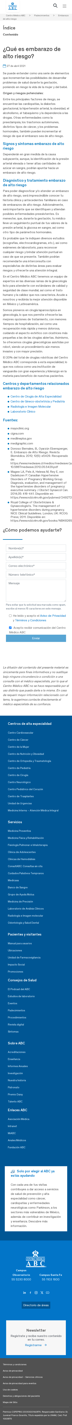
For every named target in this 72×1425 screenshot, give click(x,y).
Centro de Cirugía (18, 775)
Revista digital (16, 1024)
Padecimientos (16, 1010)
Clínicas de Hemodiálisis (21, 859)
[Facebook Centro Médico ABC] (31, 1293)
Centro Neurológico (19, 782)
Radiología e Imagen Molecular (31, 406)
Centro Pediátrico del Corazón (25, 789)
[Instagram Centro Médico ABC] (36, 1293)
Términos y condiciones (14, 1364)
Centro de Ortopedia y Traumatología (29, 761)
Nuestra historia (17, 1080)
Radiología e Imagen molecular (25, 915)
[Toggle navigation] (64, 6)
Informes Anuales (18, 1066)
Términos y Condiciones (30, 620)
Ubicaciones (15, 950)
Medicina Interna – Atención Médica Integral (33, 810)
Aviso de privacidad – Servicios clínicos (23, 1377)
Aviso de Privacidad (53, 615)
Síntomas (13, 1031)
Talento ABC (15, 1101)
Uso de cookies (10, 1389)
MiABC (12, 1133)
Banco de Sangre (18, 887)
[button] (55, 6)
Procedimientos (17, 1017)
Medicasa (13, 880)
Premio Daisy (15, 1094)
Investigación (15, 1073)
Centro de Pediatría (19, 768)
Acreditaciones (16, 1052)
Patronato (13, 1087)
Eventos (12, 1003)
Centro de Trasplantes (21, 796)
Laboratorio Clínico (23, 411)
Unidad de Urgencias (20, 803)
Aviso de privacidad (13, 1370)
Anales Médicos (17, 1140)
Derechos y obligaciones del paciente (21, 1396)
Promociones (15, 971)
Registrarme (34, 1345)
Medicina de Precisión (20, 901)
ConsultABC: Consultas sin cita (25, 866)
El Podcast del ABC (19, 989)
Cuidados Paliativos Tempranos (26, 873)
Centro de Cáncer (18, 739)
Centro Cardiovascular (20, 732)
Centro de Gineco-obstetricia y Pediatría (38, 401)
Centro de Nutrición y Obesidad (26, 754)
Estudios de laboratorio (21, 996)
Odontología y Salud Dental (23, 922)
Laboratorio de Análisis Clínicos (26, 908)
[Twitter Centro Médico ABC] (42, 1293)
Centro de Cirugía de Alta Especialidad (36, 396)
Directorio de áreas (36, 1305)
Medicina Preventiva (19, 831)
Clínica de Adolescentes (22, 852)
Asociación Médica (18, 1119)
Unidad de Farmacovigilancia (24, 957)
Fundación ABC (16, 1147)
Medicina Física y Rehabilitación (26, 838)
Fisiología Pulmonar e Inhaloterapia (28, 845)
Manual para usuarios (20, 943)
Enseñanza (14, 1059)
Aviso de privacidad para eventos (19, 1383)
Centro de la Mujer (18, 747)
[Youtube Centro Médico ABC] (47, 1293)
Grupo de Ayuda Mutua (21, 894)
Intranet (12, 1126)
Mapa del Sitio (10, 1402)
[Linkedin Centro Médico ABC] (25, 1293)
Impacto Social (16, 964)
